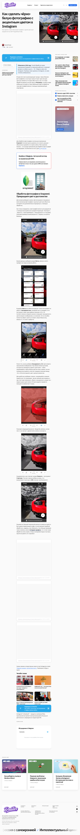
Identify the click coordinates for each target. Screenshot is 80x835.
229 (35, 761)
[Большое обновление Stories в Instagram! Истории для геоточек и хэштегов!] (66, 766)
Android (44, 148)
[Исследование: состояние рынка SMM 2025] (75, 59)
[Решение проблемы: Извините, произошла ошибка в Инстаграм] (40, 766)
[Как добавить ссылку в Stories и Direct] (14, 766)
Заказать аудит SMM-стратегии (66, 93)
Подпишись (22, 165)
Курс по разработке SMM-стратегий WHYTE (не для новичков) (64, 100)
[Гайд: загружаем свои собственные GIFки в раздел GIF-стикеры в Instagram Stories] (75, 83)
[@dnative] (77, 809)
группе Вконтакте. (31, 668)
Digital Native (60, 129)
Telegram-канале (21, 668)
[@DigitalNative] (77, 812)
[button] (63, 5)
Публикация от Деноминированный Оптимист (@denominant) (29, 137)
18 (7, 47)
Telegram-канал (72, 5)
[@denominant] (77, 806)
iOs (40, 148)
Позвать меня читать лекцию (65, 96)
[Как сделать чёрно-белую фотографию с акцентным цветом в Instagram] (75, 67)
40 (9, 761)
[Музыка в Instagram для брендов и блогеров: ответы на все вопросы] (75, 75)
